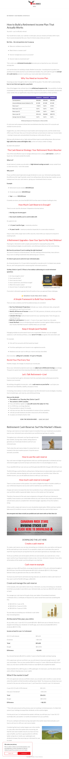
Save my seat (44, 419)
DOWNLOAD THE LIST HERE (34, 540)
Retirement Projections (22, 307)
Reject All (10, 753)
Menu (34, 6)
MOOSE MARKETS (34, 2)
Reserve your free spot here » (36, 296)
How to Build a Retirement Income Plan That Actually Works (30, 26)
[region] (17, 749)
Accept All (24, 753)
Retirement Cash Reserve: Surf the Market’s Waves (34, 427)
